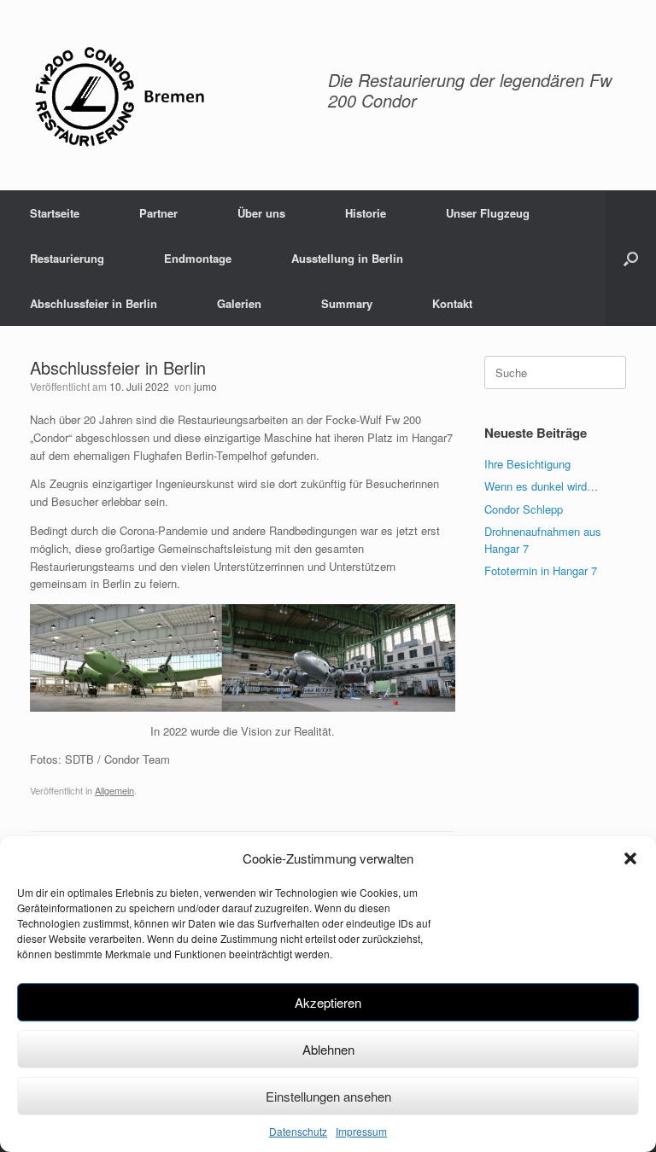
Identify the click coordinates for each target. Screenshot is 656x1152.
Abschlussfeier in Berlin (93, 303)
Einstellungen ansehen (328, 1096)
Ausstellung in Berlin (347, 258)
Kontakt (452, 303)
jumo (205, 386)
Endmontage (197, 258)
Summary (346, 303)
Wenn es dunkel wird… (541, 486)
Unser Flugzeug (488, 213)
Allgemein (114, 790)
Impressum (361, 1131)
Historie (365, 213)
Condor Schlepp (523, 509)
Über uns (261, 213)
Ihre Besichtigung (527, 464)
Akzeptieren (328, 1002)
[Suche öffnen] (631, 258)
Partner (158, 213)
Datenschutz (298, 1131)
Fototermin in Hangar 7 (540, 570)
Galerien (239, 303)
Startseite (54, 213)
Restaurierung (67, 258)
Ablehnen (328, 1049)
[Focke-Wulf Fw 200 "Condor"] (119, 95)
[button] (630, 858)
